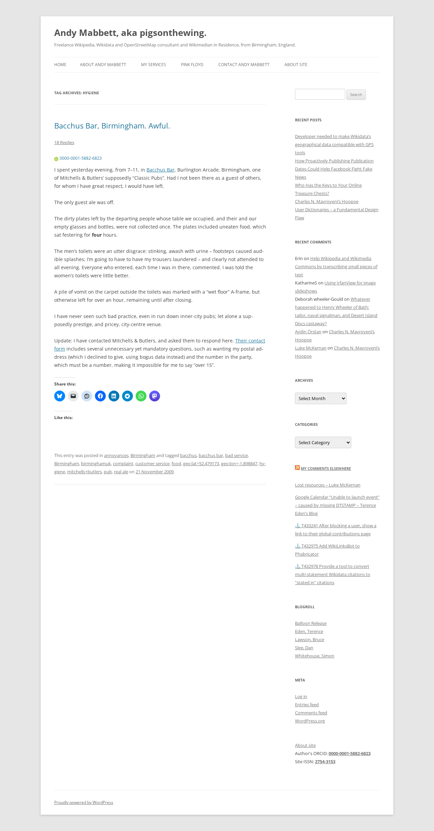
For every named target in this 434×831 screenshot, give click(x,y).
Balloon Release (311, 623)
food (176, 463)
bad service (236, 455)
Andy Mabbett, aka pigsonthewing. (130, 32)
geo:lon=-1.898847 (239, 463)
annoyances (116, 455)
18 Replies (64, 142)
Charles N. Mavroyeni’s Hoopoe (326, 201)
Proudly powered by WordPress (83, 802)
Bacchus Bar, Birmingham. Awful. (112, 125)
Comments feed (311, 713)
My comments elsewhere (326, 468)
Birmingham (143, 455)
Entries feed (307, 704)
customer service (152, 463)
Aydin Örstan (308, 332)
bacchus (188, 455)
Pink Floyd (192, 64)
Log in (301, 696)
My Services (153, 64)
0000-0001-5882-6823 (81, 158)
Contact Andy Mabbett (244, 64)
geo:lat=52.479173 (201, 463)
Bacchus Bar (160, 169)
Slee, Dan (304, 648)
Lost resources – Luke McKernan (327, 485)
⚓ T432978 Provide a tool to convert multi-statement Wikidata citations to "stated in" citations (332, 574)
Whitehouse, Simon (314, 656)
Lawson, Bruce (309, 639)
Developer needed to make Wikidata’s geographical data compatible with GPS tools (334, 144)
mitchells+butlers (84, 472)
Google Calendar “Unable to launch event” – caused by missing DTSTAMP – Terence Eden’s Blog (337, 505)
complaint (123, 463)
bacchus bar (211, 455)
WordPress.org (310, 721)
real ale (121, 472)
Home (60, 64)
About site (296, 64)
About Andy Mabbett (103, 64)
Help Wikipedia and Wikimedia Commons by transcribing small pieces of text (336, 266)
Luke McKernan (311, 348)
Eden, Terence (309, 631)
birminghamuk (96, 463)
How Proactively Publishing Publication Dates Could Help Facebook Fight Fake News (334, 169)
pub (108, 472)
